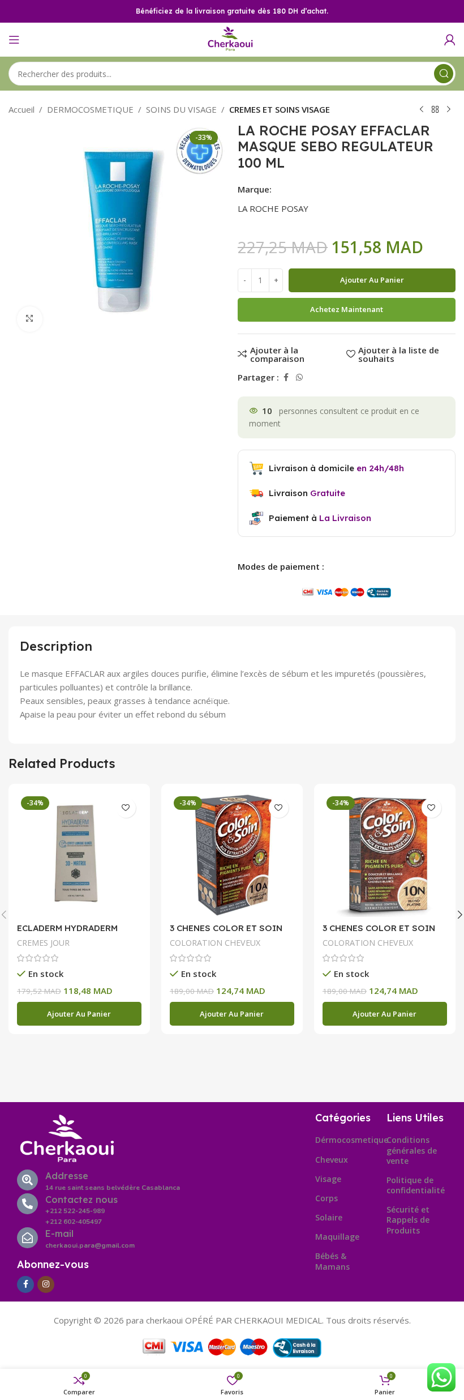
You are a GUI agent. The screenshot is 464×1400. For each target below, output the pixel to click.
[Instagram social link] (45, 1284)
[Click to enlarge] (29, 319)
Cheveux (331, 1159)
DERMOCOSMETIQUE (90, 109)
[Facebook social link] (286, 377)
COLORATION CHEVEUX (215, 942)
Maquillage (337, 1236)
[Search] (443, 73)
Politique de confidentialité (415, 1185)
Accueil (21, 109)
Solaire (328, 1217)
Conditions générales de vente (411, 1150)
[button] (79, 1014)
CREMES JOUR (43, 942)
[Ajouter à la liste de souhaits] (126, 808)
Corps (326, 1198)
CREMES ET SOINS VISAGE (279, 109)
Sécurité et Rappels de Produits (407, 1219)
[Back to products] (435, 110)
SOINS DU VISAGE (181, 109)
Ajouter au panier (372, 280)
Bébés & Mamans (332, 1260)
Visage (328, 1178)
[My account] (450, 39)
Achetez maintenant (346, 309)
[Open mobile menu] (14, 39)
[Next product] (449, 110)
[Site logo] (232, 38)
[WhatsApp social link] (299, 377)
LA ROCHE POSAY (273, 208)
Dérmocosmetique (345, 1139)
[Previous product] (421, 110)
